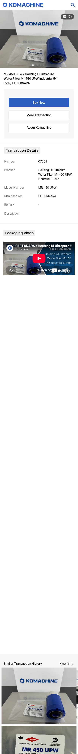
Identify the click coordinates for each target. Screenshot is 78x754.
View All (64, 663)
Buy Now (39, 102)
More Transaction (39, 115)
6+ (70, 16)
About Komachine (39, 127)
